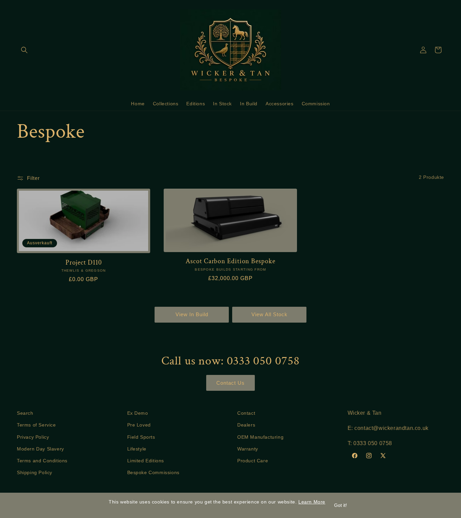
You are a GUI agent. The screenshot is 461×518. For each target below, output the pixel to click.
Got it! (340, 505)
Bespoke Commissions (153, 472)
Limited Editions (145, 460)
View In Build (191, 314)
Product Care (252, 460)
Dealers (246, 425)
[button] (24, 50)
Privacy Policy (33, 437)
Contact (246, 413)
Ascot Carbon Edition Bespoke (230, 261)
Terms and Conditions (42, 460)
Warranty (247, 449)
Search (25, 413)
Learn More (311, 502)
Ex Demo (137, 413)
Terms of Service (36, 425)
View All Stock (269, 314)
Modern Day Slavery (40, 449)
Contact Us (230, 383)
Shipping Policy (34, 472)
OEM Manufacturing (260, 437)
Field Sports (141, 437)
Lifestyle (136, 449)
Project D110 (83, 263)
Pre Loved (139, 425)
